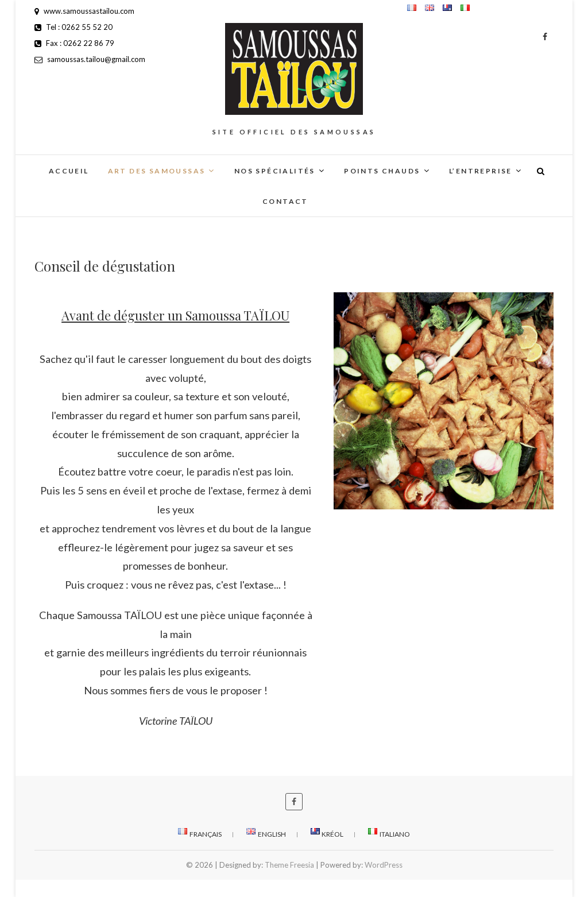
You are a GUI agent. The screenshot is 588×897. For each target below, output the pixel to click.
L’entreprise (480, 171)
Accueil (69, 171)
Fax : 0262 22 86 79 (79, 43)
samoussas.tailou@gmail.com (95, 59)
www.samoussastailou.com (88, 11)
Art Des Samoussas (157, 171)
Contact (285, 201)
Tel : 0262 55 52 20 (78, 27)
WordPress (384, 864)
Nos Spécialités (274, 171)
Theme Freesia (289, 864)
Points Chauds (382, 171)
